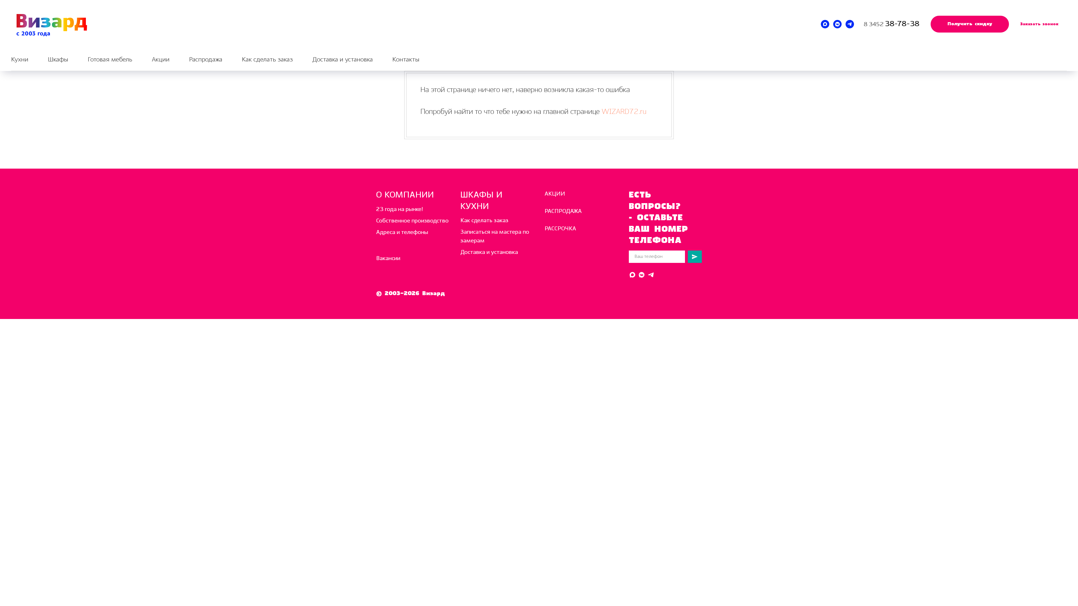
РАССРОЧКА (560, 228)
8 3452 (874, 24)
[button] (970, 24)
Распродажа (205, 60)
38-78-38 (902, 23)
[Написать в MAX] (825, 24)
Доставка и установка (342, 60)
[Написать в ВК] (837, 24)
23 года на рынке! (399, 209)
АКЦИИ (555, 194)
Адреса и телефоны (402, 232)
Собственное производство (412, 221)
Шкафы (58, 60)
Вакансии (388, 258)
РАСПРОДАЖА (563, 211)
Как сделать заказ (267, 60)
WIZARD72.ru (623, 111)
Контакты (405, 60)
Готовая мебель (110, 60)
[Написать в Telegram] (850, 24)
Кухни (19, 60)
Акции (161, 60)
